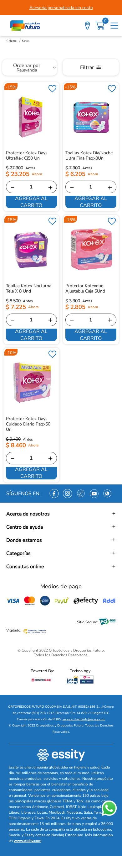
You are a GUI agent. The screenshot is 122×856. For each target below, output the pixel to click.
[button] (61, 513)
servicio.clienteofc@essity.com (84, 719)
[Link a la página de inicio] (11, 40)
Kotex (25, 41)
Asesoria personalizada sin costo (61, 8)
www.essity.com (27, 840)
